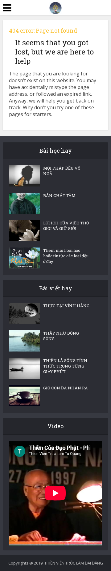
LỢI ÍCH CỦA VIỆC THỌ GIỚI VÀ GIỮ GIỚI (66, 225)
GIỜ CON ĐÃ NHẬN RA (65, 388)
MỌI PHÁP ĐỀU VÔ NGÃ (61, 170)
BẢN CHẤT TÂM (59, 195)
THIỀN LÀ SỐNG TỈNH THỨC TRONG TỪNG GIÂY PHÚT (65, 366)
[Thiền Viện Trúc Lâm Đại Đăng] (55, 7)
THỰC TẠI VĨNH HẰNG (66, 305)
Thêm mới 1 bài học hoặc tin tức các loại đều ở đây (65, 255)
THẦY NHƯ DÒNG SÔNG (61, 335)
